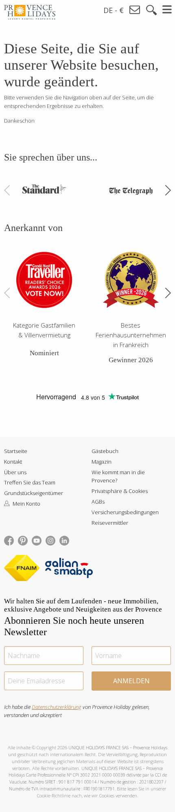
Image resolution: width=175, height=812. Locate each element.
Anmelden (131, 680)
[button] (167, 190)
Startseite (15, 451)
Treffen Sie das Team (29, 482)
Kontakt (13, 461)
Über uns (15, 472)
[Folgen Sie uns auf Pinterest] (23, 540)
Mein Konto (25, 503)
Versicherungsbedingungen (125, 512)
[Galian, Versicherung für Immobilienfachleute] (69, 569)
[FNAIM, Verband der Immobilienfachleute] (24, 569)
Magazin (102, 461)
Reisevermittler (110, 522)
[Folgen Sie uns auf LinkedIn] (64, 540)
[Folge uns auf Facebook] (9, 540)
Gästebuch (105, 451)
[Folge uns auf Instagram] (50, 540)
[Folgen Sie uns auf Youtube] (37, 540)
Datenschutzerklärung (56, 707)
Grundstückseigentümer (33, 493)
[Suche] (151, 10)
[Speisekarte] (167, 9)
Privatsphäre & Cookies (120, 491)
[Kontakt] (135, 10)
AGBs (98, 501)
